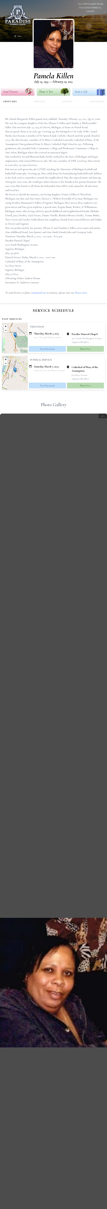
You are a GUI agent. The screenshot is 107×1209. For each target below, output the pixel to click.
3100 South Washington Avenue (87, 338)
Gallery (67, 101)
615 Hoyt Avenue (80, 375)
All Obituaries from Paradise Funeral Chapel (90, 7)
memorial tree (39, 292)
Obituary (10, 101)
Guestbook (97, 101)
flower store (81, 292)
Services (39, 101)
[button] (15, 335)
